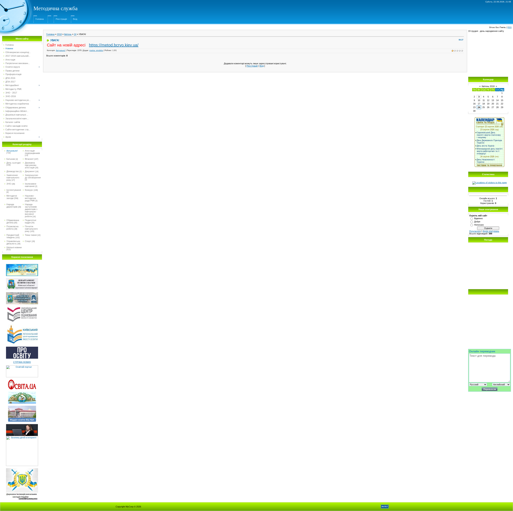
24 (75, 34)
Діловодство (12, 171)
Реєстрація (61, 19)
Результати (475, 231)
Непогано (479, 225)
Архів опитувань (491, 231)
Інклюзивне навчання (30, 185)
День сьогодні (13, 163)
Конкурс (29, 190)
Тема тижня (31, 235)
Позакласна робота (12, 227)
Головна (39, 19)
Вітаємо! (29, 159)
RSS (509, 27)
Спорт (28, 241)
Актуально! (12, 151)
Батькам (10, 159)
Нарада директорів (11, 205)
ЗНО (8, 184)
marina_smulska (96, 50)
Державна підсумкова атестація (30, 165)
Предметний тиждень (12, 236)
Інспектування (13, 190)
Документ (30, 171)
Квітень (68, 34)
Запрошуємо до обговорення (33, 176)
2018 (59, 34)
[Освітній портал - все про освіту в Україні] (22, 366)
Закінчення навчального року (12, 177)
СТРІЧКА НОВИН (22, 362)
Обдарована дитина (12, 221)
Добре (477, 221)
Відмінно (478, 218)
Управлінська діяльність (13, 242)
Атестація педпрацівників (32, 152)
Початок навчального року (31, 228)
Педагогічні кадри (30, 221)
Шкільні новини (14, 247)
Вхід (75, 19)
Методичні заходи (11, 197)
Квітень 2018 (488, 86)
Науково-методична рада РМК (30, 198)
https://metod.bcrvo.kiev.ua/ (113, 45)
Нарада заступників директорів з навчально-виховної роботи (31, 210)
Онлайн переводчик (482, 351)
